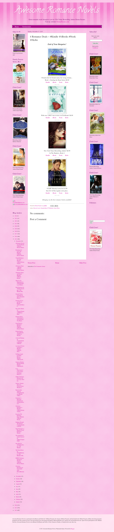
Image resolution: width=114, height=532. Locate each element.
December (18, 241)
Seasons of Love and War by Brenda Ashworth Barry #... (20, 303)
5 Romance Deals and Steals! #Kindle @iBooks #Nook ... (20, 275)
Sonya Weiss (57, 208)
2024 (16, 216)
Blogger (72, 528)
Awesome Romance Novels (57, 10)
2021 (16, 223)
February (18, 499)
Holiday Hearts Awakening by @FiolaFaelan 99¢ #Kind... (20, 319)
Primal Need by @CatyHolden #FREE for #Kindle (20, 333)
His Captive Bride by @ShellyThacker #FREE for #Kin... (20, 311)
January (18, 502)
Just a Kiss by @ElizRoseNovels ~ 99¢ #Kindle (20, 445)
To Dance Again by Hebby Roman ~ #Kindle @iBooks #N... (20, 356)
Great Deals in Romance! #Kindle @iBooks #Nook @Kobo (20, 326)
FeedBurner (95, 48)
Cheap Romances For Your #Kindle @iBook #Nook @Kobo (20, 260)
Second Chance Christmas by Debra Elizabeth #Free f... (20, 296)
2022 (16, 221)
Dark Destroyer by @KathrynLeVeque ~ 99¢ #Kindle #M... (20, 289)
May (17, 491)
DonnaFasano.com (63, 22)
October (18, 479)
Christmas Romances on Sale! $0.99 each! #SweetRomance (20, 469)
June (17, 489)
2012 (16, 510)
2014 (16, 505)
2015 (16, 239)
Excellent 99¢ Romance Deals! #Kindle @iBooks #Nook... (20, 416)
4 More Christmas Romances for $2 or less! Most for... (20, 379)
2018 (16, 231)
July (17, 486)
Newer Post (31, 263)
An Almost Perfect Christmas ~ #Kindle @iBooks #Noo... (20, 348)
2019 (16, 228)
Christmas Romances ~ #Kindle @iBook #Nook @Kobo (20, 408)
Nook (60, 82)
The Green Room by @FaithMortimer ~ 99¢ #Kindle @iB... (20, 452)
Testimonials (26, 26)
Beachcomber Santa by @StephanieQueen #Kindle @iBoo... (20, 392)
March (17, 497)
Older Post (82, 263)
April (17, 494)
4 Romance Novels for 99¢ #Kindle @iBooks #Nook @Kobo (20, 245)
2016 (16, 236)
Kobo (66, 82)
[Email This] (51, 206)
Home (17, 26)
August (18, 484)
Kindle (48, 82)
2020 (16, 226)
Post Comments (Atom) (39, 266)
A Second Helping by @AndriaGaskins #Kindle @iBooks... (20, 340)
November (18, 476)
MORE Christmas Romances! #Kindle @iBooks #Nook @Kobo (20, 460)
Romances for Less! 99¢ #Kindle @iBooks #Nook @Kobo (20, 252)
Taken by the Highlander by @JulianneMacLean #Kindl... (20, 283)
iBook (54, 82)
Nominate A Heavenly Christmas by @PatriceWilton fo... (20, 400)
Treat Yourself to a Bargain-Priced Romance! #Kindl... (20, 431)
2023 (16, 218)
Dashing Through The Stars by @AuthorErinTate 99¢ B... (20, 424)
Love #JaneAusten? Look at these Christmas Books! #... (19, 371)
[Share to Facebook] (56, 206)
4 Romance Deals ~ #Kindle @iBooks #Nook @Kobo (20, 268)
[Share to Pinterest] (57, 206)
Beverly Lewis (37, 208)
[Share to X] (54, 206)
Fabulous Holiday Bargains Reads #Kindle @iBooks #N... (20, 364)
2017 (16, 234)
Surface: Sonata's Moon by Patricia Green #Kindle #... (20, 385)
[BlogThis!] (52, 206)
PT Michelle (50, 208)
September (18, 481)
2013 (16, 508)
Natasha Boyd (44, 208)
